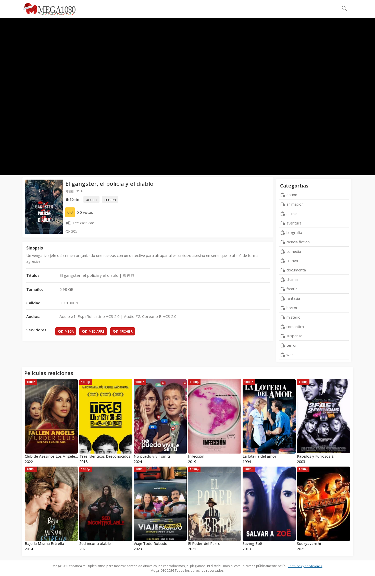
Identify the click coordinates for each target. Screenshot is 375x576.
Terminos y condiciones (305, 566)
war (289, 354)
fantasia (293, 298)
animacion (295, 204)
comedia (293, 251)
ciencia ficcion (298, 241)
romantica (295, 326)
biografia (294, 232)
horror (292, 307)
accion (91, 199)
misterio (293, 317)
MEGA (69, 331)
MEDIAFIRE (97, 331)
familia (291, 288)
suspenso (294, 335)
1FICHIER (126, 331)
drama (292, 279)
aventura (294, 223)
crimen (110, 199)
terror (291, 345)
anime (291, 213)
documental (296, 269)
